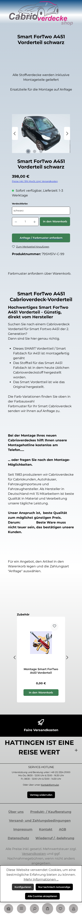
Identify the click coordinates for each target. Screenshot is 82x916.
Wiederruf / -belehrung (54, 838)
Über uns (16, 812)
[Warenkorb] (47, 908)
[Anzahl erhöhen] (34, 221)
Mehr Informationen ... (41, 879)
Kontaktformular (50, 784)
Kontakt (45, 829)
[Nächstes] (67, 133)
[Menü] (21, 908)
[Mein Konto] (73, 908)
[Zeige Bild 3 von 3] (41, 151)
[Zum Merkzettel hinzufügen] (55, 627)
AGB (62, 829)
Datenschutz (18, 838)
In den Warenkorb (55, 221)
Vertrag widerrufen (41, 794)
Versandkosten (34, 854)
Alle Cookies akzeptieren (42, 896)
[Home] (8, 908)
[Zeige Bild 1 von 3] (28, 151)
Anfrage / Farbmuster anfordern (41, 237)
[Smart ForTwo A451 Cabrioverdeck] (41, 133)
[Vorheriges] (15, 133)
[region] (41, 133)
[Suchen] (34, 908)
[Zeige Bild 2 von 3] (34, 151)
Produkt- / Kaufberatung (50, 812)
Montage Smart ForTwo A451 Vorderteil (41, 671)
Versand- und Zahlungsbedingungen (40, 820)
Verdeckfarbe (29, 203)
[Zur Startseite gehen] (41, 13)
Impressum (22, 829)
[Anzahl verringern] (16, 221)
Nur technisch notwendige (54, 886)
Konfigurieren (23, 886)
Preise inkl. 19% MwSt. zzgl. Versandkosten (35, 181)
